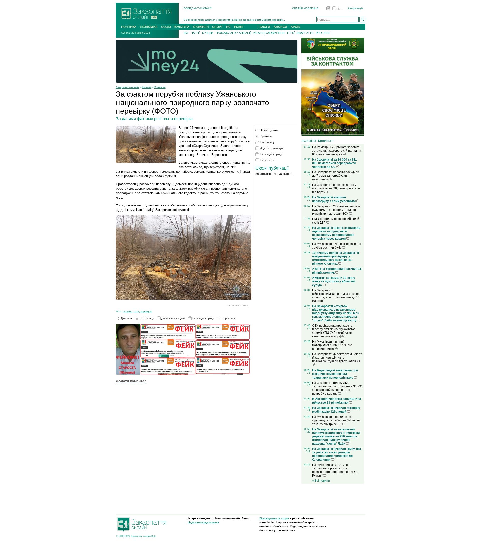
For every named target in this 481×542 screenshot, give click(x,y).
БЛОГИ (265, 27)
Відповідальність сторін (274, 518)
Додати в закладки (173, 318)
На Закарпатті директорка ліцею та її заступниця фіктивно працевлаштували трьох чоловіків (337, 357)
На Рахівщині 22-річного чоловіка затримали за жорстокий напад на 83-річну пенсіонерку (336, 150)
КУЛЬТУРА (181, 27)
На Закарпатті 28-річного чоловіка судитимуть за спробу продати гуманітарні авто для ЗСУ (336, 210)
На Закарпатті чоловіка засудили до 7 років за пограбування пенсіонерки (335, 175)
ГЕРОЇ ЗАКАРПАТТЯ (300, 32)
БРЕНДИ (207, 32)
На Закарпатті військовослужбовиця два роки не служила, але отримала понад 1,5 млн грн (336, 296)
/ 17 (308, 451)
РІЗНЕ (238, 27)
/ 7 (308, 308)
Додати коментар (131, 381)
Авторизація (355, 8)
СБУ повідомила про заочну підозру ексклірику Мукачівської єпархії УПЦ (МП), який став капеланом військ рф (334, 331)
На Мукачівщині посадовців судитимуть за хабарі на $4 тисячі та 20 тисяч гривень (336, 420)
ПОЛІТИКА (128, 27)
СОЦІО (166, 27)
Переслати (228, 318)
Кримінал (160, 87)
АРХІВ (295, 27)
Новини (146, 87)
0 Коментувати (268, 130)
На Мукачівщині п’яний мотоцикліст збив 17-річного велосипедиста (332, 345)
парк (136, 311)
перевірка (146, 311)
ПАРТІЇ (195, 32)
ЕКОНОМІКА (149, 27)
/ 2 (308, 187)
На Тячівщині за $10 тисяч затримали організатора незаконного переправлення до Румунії (334, 470)
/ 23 (308, 431)
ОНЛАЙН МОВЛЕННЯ (305, 8)
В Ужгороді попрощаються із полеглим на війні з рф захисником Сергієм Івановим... (234, 19)
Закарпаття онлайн (127, 87)
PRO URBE (323, 32)
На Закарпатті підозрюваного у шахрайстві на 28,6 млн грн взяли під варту (336, 188)
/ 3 (308, 199)
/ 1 (308, 174)
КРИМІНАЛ (201, 27)
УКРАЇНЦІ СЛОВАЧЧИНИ (269, 32)
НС (228, 27)
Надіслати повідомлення (203, 522)
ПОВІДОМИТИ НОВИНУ (198, 8)
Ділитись (126, 318)
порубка (127, 311)
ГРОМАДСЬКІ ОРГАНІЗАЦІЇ (233, 32)
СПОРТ (217, 27)
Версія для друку (203, 318)
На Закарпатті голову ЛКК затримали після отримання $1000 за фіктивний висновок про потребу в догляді (337, 388)
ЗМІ (186, 32)
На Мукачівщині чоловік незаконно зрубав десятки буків (336, 245)
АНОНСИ (280, 27)
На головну (146, 318)
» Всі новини (321, 480)
